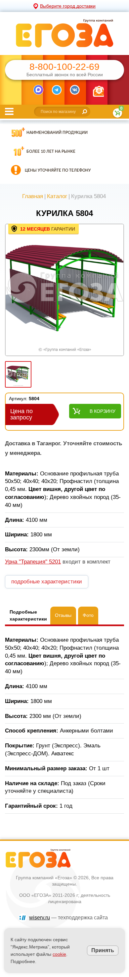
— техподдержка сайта (68, 917)
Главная (32, 196)
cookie (59, 954)
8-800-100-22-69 (64, 67)
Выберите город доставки (68, 6)
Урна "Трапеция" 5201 (33, 562)
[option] (64, 290)
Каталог (57, 196)
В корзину (102, 411)
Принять (102, 950)
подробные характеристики (46, 581)
